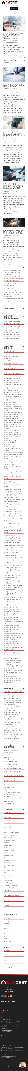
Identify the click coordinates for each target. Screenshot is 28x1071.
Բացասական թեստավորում (13, 371)
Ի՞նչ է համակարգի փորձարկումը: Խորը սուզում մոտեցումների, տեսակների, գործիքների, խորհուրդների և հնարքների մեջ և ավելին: (13, 538)
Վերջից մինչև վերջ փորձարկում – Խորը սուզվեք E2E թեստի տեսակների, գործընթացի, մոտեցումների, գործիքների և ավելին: (13, 558)
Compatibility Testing (9, 830)
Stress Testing (7, 890)
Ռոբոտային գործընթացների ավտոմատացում (9, 1031)
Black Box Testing (8, 827)
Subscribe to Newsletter (14, 967)
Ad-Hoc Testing (8, 812)
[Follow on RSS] (11, 996)
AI (4, 815)
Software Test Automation (11, 885)
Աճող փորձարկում (10, 376)
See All (25, 1006)
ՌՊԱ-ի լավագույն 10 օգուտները (14, 775)
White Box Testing (9, 903)
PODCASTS (7, 862)
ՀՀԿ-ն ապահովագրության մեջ (13, 754)
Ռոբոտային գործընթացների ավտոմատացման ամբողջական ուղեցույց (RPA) (13, 732)
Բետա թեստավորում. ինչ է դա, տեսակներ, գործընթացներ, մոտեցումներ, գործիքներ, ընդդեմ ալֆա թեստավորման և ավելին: (14, 424)
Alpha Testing (7, 817)
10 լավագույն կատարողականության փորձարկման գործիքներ (12, 332)
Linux (5, 938)
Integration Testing (9, 840)
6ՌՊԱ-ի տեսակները (10, 780)
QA (5, 931)
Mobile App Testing (9, 850)
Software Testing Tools (10, 888)
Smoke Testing (8, 880)
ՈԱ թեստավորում (9, 368)
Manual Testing (8, 845)
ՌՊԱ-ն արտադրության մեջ (12, 768)
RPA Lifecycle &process (10, 787)
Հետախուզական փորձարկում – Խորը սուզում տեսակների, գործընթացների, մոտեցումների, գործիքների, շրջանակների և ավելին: (13, 548)
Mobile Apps (7, 923)
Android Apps (7, 941)
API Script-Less (8, 958)
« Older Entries (6, 264)
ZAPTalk (6, 908)
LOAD (5, 960)
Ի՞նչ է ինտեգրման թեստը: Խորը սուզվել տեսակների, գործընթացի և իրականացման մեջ (13, 85)
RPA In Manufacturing (9, 870)
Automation (7, 822)
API (5, 936)
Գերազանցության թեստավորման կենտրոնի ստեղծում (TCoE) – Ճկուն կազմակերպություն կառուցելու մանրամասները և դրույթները (13, 231)
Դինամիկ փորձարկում (11, 361)
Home (2, 1015)
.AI (1, 1017)
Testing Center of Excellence (11, 895)
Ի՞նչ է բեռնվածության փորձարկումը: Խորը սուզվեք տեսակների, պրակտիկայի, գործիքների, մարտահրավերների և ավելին (13, 662)
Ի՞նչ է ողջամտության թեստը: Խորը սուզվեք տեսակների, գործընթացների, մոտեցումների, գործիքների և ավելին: (13, 601)
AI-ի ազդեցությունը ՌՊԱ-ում (12, 283)
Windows (6, 926)
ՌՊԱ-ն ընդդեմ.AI (9, 285)
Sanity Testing (7, 878)
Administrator (7, 38)
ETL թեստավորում (9, 351)
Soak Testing (7, 883)
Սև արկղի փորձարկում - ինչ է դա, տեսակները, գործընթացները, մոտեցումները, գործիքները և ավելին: (13, 474)
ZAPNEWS (6, 905)
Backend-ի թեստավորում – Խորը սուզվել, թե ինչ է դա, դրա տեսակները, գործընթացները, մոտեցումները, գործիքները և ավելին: (14, 569)
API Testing (7, 820)
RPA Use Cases (8, 875)
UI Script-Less (7, 953)
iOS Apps (6, 928)
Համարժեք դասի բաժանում (13, 366)
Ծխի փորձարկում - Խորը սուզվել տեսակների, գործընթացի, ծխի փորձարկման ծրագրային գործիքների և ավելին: (12, 579)
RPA (5, 867)
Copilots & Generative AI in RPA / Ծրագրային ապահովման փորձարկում (12, 272)
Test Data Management (10, 893)
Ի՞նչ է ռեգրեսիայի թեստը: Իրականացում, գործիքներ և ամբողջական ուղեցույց (13, 654)
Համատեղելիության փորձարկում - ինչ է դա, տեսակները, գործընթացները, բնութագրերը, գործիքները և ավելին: (13, 406)
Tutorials (6, 898)
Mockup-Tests (7, 852)
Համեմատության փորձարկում (13, 354)
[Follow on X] (8, 996)
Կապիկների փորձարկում (12, 373)
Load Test (6, 842)
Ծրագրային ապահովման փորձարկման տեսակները (12, 1026)
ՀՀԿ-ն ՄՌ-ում (8, 757)
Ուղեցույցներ (6, 193)
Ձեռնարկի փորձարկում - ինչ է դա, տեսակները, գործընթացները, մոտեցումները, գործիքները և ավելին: (13, 464)
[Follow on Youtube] (5, 996)
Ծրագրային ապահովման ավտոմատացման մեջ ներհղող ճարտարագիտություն (14, 278)
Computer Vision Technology (11, 832)
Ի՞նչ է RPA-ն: (7, 790)
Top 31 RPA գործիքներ (10, 778)
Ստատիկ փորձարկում (11, 363)
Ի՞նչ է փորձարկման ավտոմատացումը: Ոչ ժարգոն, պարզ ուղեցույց (13, 647)
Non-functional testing (10, 860)
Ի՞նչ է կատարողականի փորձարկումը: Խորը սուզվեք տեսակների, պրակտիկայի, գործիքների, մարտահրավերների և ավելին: (14, 134)
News (5, 857)
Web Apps (7, 921)
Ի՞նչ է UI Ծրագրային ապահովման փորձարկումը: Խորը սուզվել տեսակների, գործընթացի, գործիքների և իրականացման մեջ (13, 35)
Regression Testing (9, 865)
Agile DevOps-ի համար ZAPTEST (13, 691)
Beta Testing (7, 825)
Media (6, 847)
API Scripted (7, 955)
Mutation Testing (8, 855)
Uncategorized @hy (6, 1019)
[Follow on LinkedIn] (2, 996)
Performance (7, 918)
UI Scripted (7, 950)
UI (5, 933)
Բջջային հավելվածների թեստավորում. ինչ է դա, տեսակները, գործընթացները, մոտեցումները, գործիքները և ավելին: (13, 434)
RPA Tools (6, 873)
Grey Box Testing (8, 837)
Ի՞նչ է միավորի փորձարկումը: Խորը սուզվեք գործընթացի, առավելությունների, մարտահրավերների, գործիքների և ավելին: (13, 639)
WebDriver (7, 900)
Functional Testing (9, 835)
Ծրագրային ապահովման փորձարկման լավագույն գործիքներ (12, 1022)
